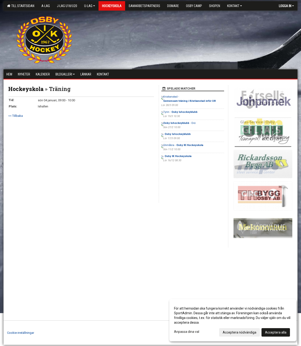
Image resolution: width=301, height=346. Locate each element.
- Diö (179, 123)
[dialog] (232, 320)
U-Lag (88, 6)
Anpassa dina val (186, 332)
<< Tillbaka (15, 116)
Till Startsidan (22, 6)
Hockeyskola (26, 88)
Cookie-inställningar (20, 332)
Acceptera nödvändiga (239, 332)
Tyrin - (180, 112)
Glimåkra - (183, 145)
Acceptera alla (275, 332)
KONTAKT (233, 6)
